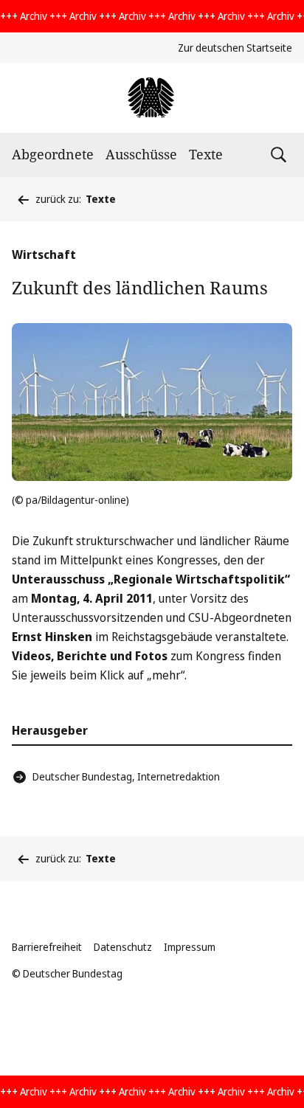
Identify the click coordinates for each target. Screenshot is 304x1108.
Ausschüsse (141, 154)
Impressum (189, 947)
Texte (206, 154)
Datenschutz (123, 947)
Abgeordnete (53, 154)
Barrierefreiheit (47, 947)
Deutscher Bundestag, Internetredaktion (126, 776)
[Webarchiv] (152, 97)
